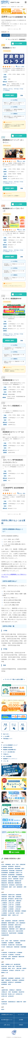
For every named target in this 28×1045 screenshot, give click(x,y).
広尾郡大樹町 (18, 966)
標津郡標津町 (4, 922)
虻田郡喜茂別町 (4, 870)
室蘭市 (2, 980)
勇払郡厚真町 (15, 992)
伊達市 (6, 940)
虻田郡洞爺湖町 (4, 872)
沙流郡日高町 (15, 920)
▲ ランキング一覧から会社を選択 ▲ (14, 679)
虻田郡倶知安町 (19, 870)
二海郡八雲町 (18, 968)
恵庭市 (10, 886)
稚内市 (2, 1009)
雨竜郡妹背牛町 (4, 884)
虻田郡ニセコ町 (19, 872)
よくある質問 (6, 736)
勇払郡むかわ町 (11, 994)
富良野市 (24, 968)
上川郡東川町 (4, 909)
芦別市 (17, 864)
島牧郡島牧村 (22, 922)
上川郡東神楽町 (18, 906)
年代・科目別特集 (7, 756)
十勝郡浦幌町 (17, 942)
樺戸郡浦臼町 (11, 898)
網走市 (22, 868)
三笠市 (22, 978)
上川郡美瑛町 (11, 909)
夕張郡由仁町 (4, 992)
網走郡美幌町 (17, 868)
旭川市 (13, 864)
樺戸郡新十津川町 (18, 898)
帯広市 (2, 889)
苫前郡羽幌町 (23, 946)
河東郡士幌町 (4, 898)
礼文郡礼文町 (4, 1003)
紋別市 (9, 984)
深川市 (13, 968)
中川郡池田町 (4, 952)
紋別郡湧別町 (4, 984)
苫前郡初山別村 (9, 946)
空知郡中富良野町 (12, 933)
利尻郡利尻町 (4, 1001)
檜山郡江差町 (4, 966)
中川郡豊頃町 (19, 952)
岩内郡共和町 (4, 878)
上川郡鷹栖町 (4, 906)
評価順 (22, 35)
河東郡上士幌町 (11, 896)
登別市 (13, 958)
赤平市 (2, 864)
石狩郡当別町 (4, 876)
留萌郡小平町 (19, 1001)
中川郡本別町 (17, 954)
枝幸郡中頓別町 (19, 884)
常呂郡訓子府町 (11, 944)
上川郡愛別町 (4, 902)
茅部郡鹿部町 (17, 911)
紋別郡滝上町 (11, 982)
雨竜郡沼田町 (4, 882)
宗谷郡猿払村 (4, 931)
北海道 (18, 6)
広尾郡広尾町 (4, 968)
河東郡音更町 (4, 896)
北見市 (22, 913)
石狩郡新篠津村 (19, 874)
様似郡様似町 (8, 920)
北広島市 (17, 913)
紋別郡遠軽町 (15, 980)
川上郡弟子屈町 (11, 913)
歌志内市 (21, 878)
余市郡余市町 (11, 996)
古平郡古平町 (17, 970)
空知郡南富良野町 (5, 935)
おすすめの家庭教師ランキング (10, 745)
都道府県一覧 (13, 6)
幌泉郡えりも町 (4, 972)
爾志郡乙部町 (21, 956)
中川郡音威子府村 (12, 952)
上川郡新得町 (17, 904)
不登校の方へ (6, 754)
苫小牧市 (3, 946)
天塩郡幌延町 (11, 942)
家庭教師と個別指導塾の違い (9, 749)
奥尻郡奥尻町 (19, 886)
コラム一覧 (5, 761)
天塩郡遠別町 (16, 940)
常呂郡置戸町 (4, 944)
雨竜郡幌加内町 (18, 882)
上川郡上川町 (11, 902)
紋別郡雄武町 (21, 980)
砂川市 (17, 928)
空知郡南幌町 (20, 933)
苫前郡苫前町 (16, 946)
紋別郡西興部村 (18, 982)
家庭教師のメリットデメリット (10, 758)
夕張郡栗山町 (12, 990)
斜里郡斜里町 (4, 926)
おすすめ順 (5, 35)
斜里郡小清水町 (18, 924)
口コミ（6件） (22, 161)
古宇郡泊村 (11, 970)
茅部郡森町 (23, 911)
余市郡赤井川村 (19, 994)
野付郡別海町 (8, 958)
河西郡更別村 (4, 894)
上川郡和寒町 (4, 911)
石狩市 (9, 876)
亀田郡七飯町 (11, 911)
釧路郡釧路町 (4, 915)
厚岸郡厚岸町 (11, 866)
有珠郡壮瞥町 (16, 878)
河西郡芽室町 (18, 894)
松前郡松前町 (17, 978)
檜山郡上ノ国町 (11, 966)
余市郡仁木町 (4, 996)
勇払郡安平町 (21, 992)
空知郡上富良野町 (19, 931)
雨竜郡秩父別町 (18, 880)
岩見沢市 (10, 878)
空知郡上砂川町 (11, 931)
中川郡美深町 (11, 954)
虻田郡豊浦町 (12, 872)
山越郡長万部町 (4, 990)
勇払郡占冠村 (4, 994)
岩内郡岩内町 (21, 876)
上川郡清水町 (4, 904)
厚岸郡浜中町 (17, 866)
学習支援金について (7, 738)
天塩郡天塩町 (22, 940)
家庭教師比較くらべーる (5, 6)
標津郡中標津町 (11, 922)
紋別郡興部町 (4, 982)
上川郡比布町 (17, 909)
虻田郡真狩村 (4, 874)
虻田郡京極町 (12, 870)
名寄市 (9, 956)
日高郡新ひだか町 (9, 964)
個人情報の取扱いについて (7, 1020)
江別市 (14, 886)
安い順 (14, 35)
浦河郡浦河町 (4, 880)
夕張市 (9, 992)
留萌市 (24, 1001)
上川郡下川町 (11, 904)
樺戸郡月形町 (4, 900)
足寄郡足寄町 (22, 864)
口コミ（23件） (21, 66)
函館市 (2, 964)
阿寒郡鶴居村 (8, 864)
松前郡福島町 (11, 978)
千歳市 (10, 940)
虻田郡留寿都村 (11, 874)
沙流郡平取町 (21, 920)
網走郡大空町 (4, 868)
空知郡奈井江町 (4, 933)
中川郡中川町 (4, 954)
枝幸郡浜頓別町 (4, 886)
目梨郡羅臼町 (8, 980)
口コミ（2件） (22, 229)
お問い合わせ (7, 1024)
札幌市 (2, 920)
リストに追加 (18, 43)
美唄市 (9, 968)
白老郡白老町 (11, 926)
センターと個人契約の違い (9, 752)
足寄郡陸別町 (4, 866)
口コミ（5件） (22, 493)
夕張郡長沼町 (18, 990)
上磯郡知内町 (18, 900)
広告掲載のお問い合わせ (7, 1014)
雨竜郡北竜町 (11, 882)
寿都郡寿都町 (12, 928)
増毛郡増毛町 (4, 978)
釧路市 (9, 915)
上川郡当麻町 (11, 906)
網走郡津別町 (11, 868)
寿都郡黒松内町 (4, 928)
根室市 (2, 958)
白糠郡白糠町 (17, 926)
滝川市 (2, 940)
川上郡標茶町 (4, 913)
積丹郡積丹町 (4, 924)
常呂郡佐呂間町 (19, 944)
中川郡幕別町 (4, 956)
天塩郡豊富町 (4, 942)
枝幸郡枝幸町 (12, 884)
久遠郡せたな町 (15, 915)
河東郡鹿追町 (18, 896)
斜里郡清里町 (11, 924)
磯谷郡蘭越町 (15, 876)
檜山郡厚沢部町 (17, 964)
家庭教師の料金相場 (7, 747)
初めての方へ (6, 734)
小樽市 (24, 886)
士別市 (17, 922)
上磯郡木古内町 (11, 900)
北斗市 (22, 970)
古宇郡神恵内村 (4, 970)
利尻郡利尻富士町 (12, 1001)
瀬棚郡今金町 (22, 928)
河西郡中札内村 (11, 894)
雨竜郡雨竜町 (11, 880)
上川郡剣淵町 (17, 902)
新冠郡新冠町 (15, 956)
